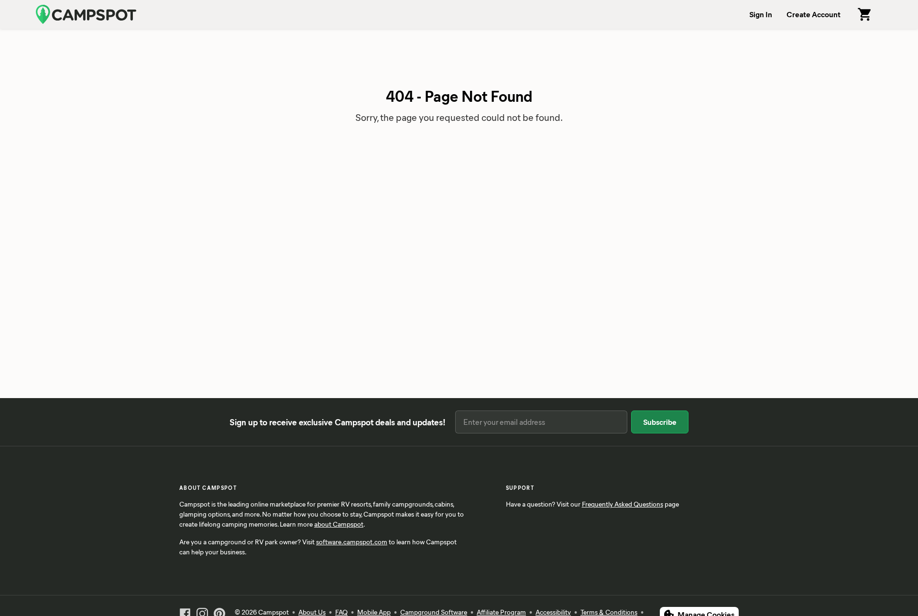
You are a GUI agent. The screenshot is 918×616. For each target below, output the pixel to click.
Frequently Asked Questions (622, 503)
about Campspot (338, 524)
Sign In (760, 14)
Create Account (814, 14)
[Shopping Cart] (865, 14)
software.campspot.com (351, 541)
